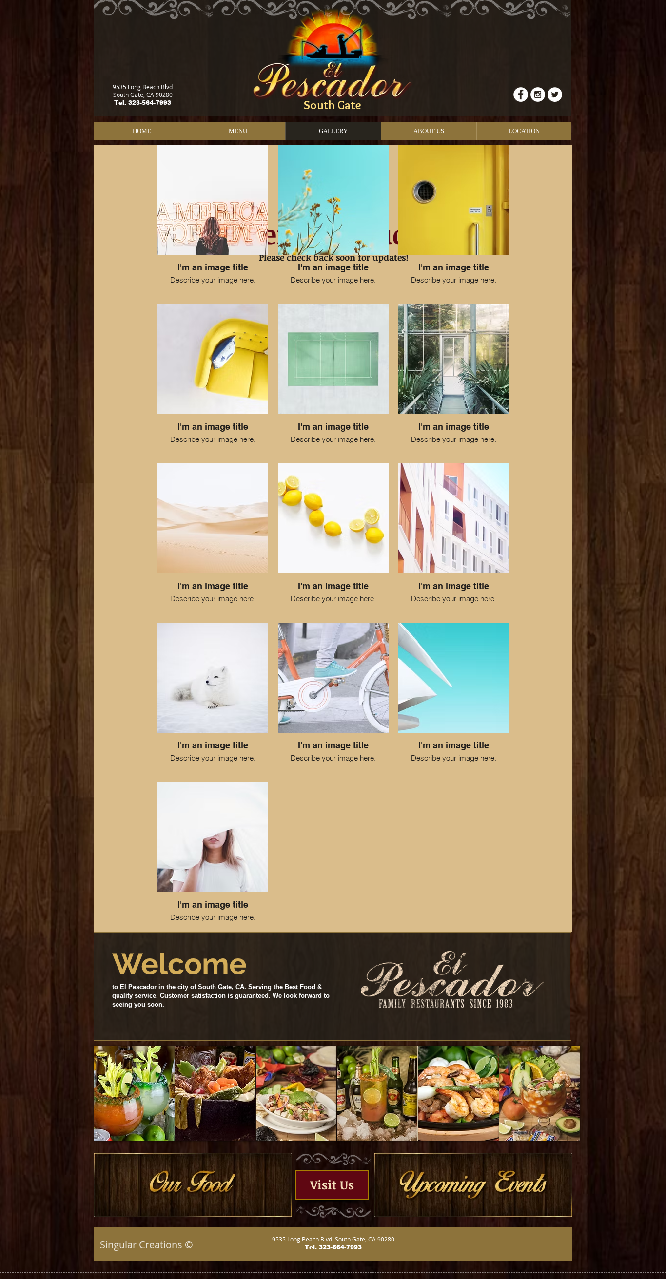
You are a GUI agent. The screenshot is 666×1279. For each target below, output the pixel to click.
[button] (134, 1093)
